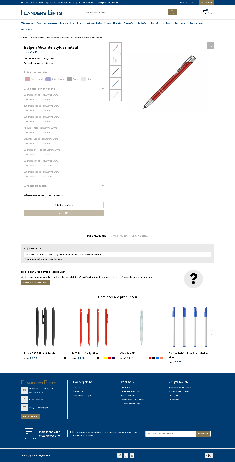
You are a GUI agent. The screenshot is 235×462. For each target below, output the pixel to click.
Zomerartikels (67, 22)
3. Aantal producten (35, 185)
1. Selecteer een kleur (36, 72)
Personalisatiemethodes (132, 399)
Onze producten (37, 37)
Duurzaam (180, 22)
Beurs (80, 22)
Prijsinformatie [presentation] (96, 236)
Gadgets (142, 22)
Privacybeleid (175, 395)
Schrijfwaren (53, 37)
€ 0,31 (175, 362)
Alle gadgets (27, 22)
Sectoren (25, 29)
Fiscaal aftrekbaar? (129, 395)
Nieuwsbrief (206, 2)
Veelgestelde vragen (82, 395)
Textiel (154, 22)
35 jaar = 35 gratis (112, 22)
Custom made (196, 22)
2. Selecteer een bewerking (39, 88)
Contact (193, 2)
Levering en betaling (130, 391)
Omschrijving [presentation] (119, 236)
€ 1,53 (30, 358)
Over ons (184, 2)
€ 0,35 (78, 358)
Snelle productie (93, 22)
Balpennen (67, 37)
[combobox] (125, 12)
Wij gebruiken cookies (179, 391)
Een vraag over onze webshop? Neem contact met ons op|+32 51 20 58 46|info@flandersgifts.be (69, 2)
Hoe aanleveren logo (130, 403)
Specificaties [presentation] (140, 236)
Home (24, 37)
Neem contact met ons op (35, 282)
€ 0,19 (126, 358)
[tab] (96, 236)
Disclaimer (174, 399)
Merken (166, 22)
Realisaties (126, 387)
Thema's (128, 22)
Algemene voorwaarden (180, 387)
